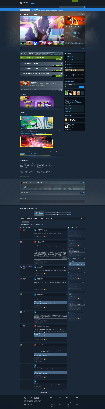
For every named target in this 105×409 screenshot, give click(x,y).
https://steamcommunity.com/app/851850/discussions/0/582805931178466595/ (46, 332)
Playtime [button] (47, 218)
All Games (21, 12)
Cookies (67, 404)
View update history (68, 107)
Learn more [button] (81, 86)
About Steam (52, 399)
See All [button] (60, 90)
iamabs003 (24, 229)
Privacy (67, 399)
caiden (24, 311)
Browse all (60, 79)
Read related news (68, 108)
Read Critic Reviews (73, 120)
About (42, 2)
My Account (77, 404)
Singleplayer (81, 43)
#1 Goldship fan (25, 241)
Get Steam (77, 399)
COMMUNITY (37, 2)
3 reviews (24, 279)
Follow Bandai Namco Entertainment (33, 185)
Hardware (60, 402)
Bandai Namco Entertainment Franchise (34, 12)
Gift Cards (51, 406)
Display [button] (52, 218)
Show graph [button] (82, 218)
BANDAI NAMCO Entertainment (77, 102)
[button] (21, 7)
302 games (24, 242)
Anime (71, 43)
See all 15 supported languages (69, 81)
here (38, 201)
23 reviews (24, 326)
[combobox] (71, 7)
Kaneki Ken (24, 278)
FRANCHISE (70, 102)
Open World (74, 43)
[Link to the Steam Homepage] (24, 3)
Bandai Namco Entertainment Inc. (78, 37)
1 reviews (24, 230)
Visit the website (67, 105)
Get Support (77, 402)
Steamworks (51, 402)
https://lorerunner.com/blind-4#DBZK (74, 251)
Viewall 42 (82, 93)
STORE (32, 2)
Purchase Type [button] (29, 218)
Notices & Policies (69, 402)
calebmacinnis (25, 380)
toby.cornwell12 (25, 364)
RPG (68, 43)
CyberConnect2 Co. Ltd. (76, 36)
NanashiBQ (24, 325)
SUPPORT (47, 2)
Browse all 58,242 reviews (43, 392)
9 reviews (24, 268)
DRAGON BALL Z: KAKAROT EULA (70, 70)
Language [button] (35, 218)
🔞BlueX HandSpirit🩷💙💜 (27, 266)
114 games (24, 267)
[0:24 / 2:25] (42, 28)
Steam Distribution (52, 404)
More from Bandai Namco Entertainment (33, 182)
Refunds (67, 406)
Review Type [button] (22, 218)
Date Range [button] (41, 218)
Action (66, 43)
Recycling (60, 404)
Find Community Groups (68, 111)
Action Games (26, 12)
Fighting (77, 43)
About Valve (61, 399)
